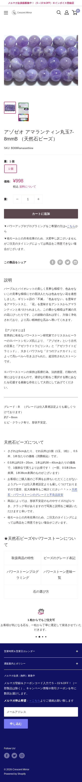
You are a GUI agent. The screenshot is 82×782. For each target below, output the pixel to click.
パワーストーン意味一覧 (59, 574)
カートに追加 (41, 213)
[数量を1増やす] (38, 199)
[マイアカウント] (67, 12)
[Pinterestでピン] (60, 262)
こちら (71, 226)
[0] (74, 12)
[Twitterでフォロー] (14, 755)
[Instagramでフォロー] (22, 755)
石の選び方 (41, 591)
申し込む (16, 723)
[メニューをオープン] (6, 12)
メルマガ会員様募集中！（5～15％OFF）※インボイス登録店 (41, 3)
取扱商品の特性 (23, 558)
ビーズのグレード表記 (59, 558)
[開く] (59, 12)
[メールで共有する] (75, 262)
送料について (27, 186)
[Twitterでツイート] (67, 262)
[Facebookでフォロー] (7, 755)
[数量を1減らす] (17, 199)
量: (6, 199)
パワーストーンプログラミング (23, 574)
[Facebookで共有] (52, 262)
